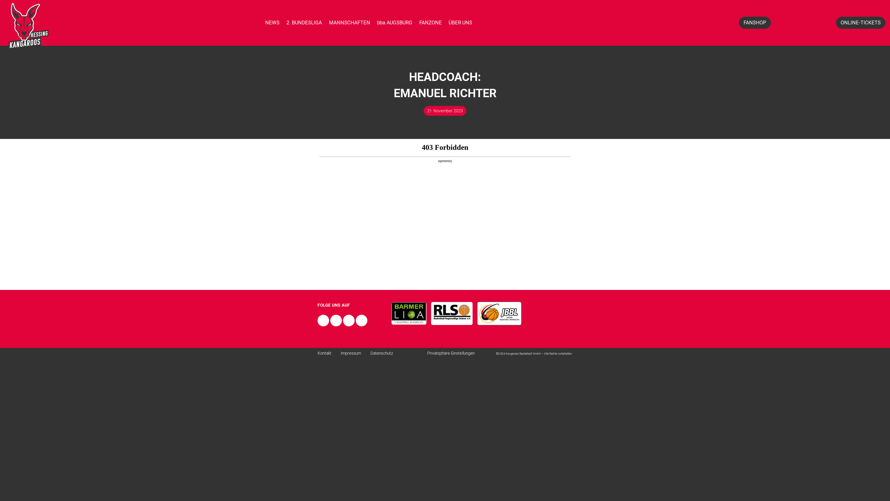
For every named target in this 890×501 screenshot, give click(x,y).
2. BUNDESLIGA (304, 23)
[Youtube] (361, 320)
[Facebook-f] (323, 320)
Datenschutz (381, 353)
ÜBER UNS (460, 23)
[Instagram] (336, 320)
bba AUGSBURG (394, 23)
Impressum (351, 353)
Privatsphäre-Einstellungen (451, 353)
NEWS (272, 23)
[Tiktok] (349, 320)
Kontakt (324, 353)
